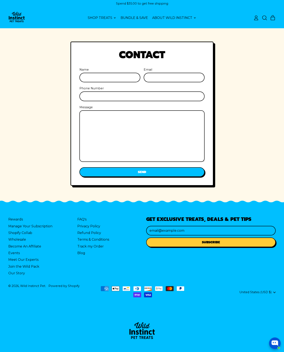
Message (86, 107)
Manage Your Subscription (30, 226)
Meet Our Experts (23, 260)
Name (84, 69)
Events (14, 253)
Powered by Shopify (64, 286)
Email (148, 69)
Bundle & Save (134, 18)
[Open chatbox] (275, 343)
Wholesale (17, 239)
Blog (81, 253)
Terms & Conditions (93, 239)
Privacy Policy (88, 226)
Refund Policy (89, 233)
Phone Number (91, 88)
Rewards (15, 219)
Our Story (16, 273)
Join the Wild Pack (23, 266)
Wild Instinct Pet (32, 286)
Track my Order (90, 246)
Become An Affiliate (24, 246)
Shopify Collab (20, 233)
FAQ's (81, 219)
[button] (264, 18)
